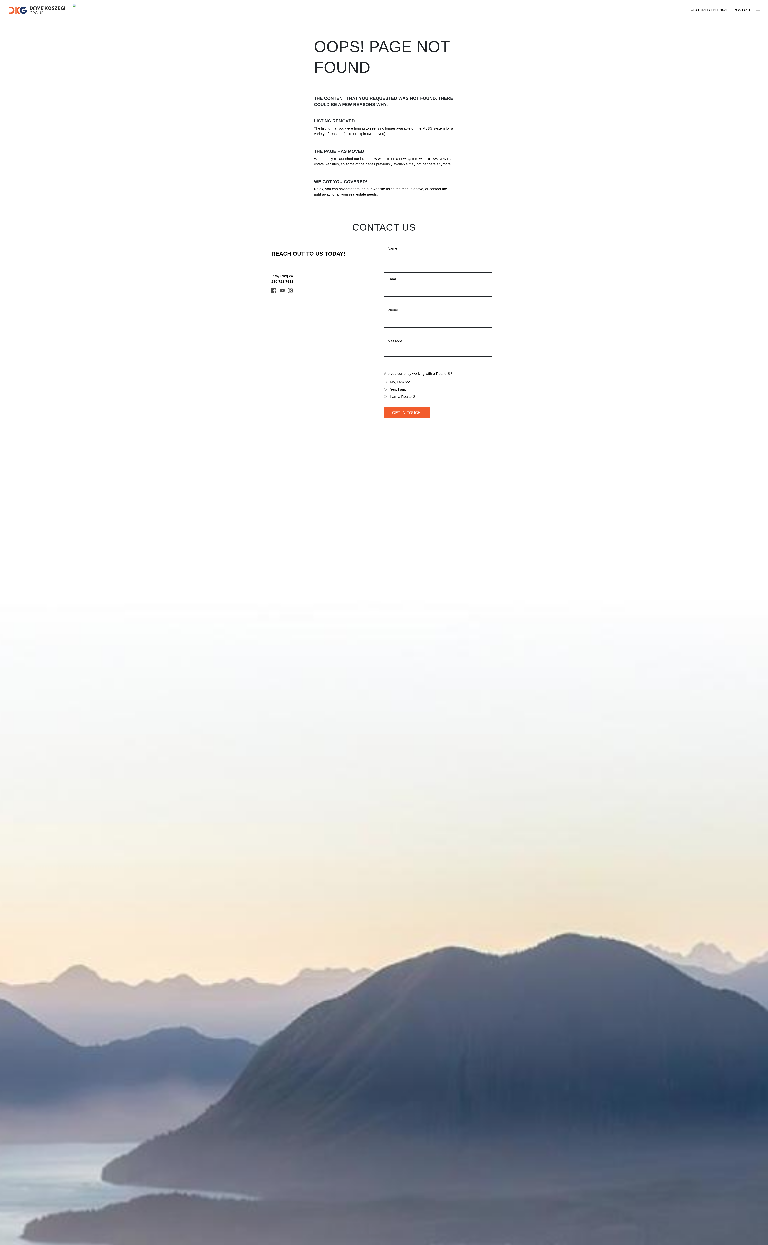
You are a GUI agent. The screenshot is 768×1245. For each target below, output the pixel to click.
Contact (742, 10)
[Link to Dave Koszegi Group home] (50, 10)
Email (392, 279)
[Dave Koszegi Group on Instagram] (290, 290)
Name (392, 248)
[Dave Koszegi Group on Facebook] (273, 290)
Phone (393, 310)
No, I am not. (400, 382)
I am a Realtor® (402, 397)
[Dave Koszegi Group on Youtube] (282, 290)
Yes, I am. (398, 389)
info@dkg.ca (282, 276)
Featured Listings (709, 10)
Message (395, 341)
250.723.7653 (282, 282)
